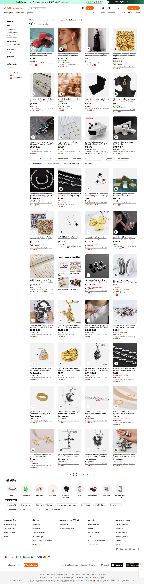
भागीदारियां (118, 540)
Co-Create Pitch (9, 528)
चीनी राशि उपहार (87, 505)
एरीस (47, 509)
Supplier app (73, 565)
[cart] (109, 8)
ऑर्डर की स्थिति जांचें (121, 532)
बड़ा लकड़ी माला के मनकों (53, 163)
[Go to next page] (96, 474)
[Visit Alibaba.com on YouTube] (134, 549)
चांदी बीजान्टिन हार (101, 505)
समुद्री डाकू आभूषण (115, 505)
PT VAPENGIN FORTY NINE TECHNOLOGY (42, 108)
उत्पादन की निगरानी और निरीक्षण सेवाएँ (42, 540)
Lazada (72, 574)
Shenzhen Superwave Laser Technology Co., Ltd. (97, 151)
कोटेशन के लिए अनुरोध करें (67, 528)
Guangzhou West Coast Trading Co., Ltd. (42, 203)
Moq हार (50, 505)
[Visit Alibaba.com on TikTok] (138, 549)
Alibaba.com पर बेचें (122, 524)
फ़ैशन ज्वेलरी (54, 20)
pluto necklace (27, 505)
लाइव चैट (90, 528)
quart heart (88, 163)
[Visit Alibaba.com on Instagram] (130, 549)
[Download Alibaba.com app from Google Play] (133, 565)
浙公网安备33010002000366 (106, 581)
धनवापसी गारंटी (36, 528)
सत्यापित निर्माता (64, 524)
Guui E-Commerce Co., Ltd (94, 63)
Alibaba (31, 20)
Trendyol (94, 574)
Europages (102, 574)
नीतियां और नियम (36, 544)
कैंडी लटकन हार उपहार (63, 159)
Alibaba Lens (12, 565)
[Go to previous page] (71, 474)
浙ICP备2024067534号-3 (126, 581)
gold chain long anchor (94, 159)
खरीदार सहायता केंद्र (93, 524)
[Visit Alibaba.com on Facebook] (117, 549)
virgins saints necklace (72, 163)
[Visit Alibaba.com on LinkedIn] (121, 549)
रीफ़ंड (89, 536)
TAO (88, 574)
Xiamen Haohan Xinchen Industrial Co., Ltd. (42, 63)
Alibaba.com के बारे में (10, 520)
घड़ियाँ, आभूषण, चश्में (42, 20)
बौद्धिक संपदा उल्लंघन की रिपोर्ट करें (97, 540)
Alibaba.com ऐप (85, 565)
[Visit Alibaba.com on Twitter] (125, 549)
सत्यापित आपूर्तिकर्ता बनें (122, 536)
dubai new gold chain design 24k (42, 159)
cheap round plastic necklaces (68, 505)
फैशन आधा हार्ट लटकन (123, 159)
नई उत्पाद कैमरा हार (37, 163)
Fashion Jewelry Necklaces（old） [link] (72, 20)
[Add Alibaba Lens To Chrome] (31, 565)
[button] (83, 8)
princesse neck (35, 509)
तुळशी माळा (57, 509)
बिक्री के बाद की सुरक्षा (38, 536)
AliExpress (42, 574)
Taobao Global (80, 574)
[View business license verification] (91, 581)
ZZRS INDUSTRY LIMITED (66, 108)
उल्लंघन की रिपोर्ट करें (93, 544)
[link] (141, 564)
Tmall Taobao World (61, 574)
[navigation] (16, 247)
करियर (6, 536)
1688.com (50, 574)
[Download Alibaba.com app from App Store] (117, 565)
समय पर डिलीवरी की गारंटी (39, 532)
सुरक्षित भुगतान (36, 524)
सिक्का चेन (39, 505)
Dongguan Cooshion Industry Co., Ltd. (42, 289)
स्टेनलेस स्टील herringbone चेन (17, 509)
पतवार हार (109, 159)
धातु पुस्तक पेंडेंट (12, 505)
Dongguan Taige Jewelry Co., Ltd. (124, 67)
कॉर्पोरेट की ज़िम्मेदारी (9, 532)
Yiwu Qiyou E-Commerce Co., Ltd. (69, 64)
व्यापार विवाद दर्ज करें (93, 532)
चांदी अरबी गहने (77, 159)
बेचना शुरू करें (119, 528)
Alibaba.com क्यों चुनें (10, 524)
